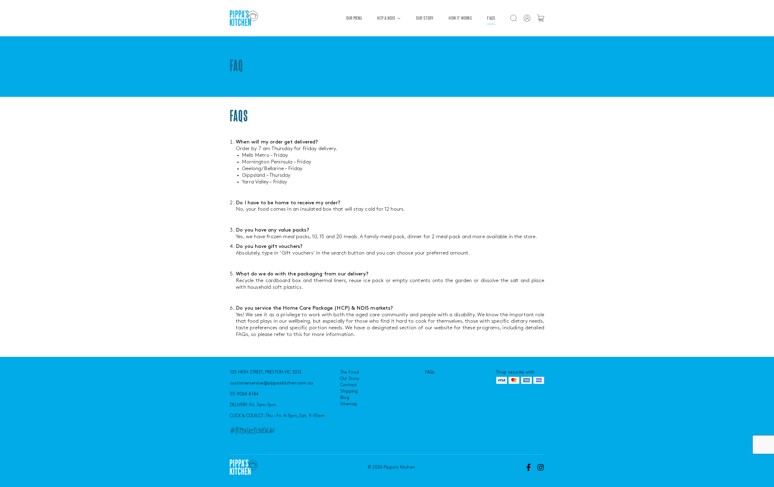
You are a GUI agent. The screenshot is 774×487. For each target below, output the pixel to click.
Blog (344, 398)
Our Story (425, 18)
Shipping (349, 391)
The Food (349, 372)
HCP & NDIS (386, 18)
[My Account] (527, 18)
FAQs (491, 18)
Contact (348, 385)
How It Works (460, 18)
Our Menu (354, 18)
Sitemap (348, 404)
